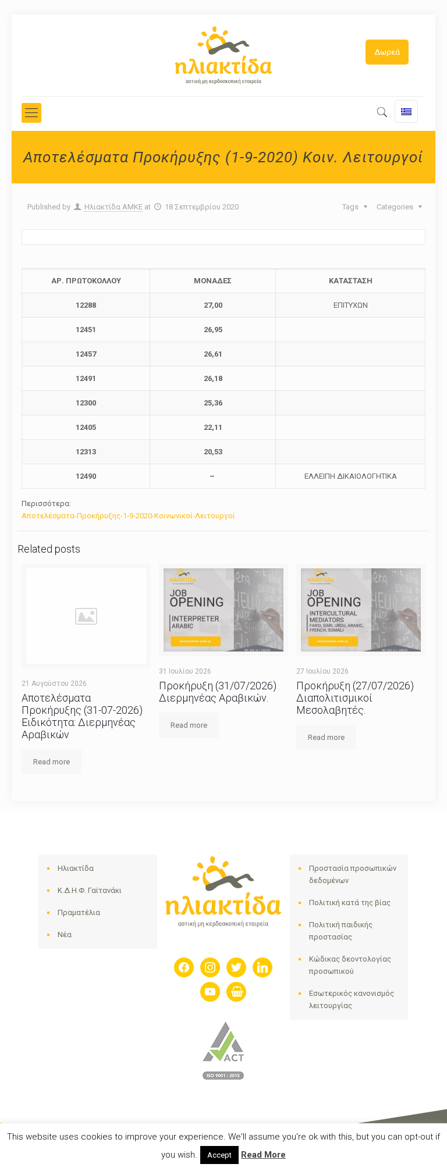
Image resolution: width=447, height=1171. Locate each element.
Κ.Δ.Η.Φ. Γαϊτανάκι (90, 890)
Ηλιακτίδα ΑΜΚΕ (113, 206)
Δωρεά (387, 52)
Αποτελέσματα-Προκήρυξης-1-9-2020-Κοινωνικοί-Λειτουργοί (128, 515)
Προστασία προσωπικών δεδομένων (352, 874)
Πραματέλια (79, 912)
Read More (263, 1154)
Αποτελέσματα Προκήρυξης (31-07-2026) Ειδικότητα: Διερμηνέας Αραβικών (82, 716)
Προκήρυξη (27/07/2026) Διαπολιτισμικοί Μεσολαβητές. (355, 697)
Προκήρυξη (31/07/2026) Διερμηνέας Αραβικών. (217, 691)
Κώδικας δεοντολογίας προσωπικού (350, 965)
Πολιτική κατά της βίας (350, 902)
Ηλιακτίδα (76, 868)
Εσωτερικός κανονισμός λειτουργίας (351, 999)
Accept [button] (219, 1155)
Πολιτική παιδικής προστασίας (340, 930)
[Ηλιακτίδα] (223, 55)
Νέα (65, 934)
